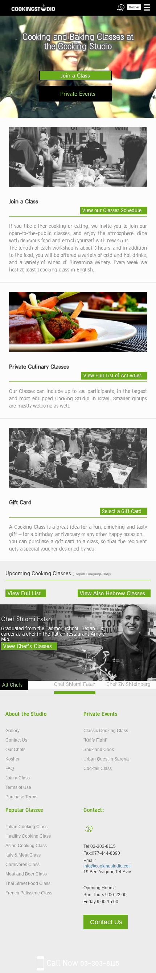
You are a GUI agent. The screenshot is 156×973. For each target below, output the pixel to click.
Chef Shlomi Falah (74, 684)
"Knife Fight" (95, 740)
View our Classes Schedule (111, 210)
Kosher (134, 7)
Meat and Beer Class (26, 874)
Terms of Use (18, 787)
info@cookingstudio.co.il (107, 866)
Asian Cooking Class (26, 845)
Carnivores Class (22, 864)
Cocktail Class (97, 768)
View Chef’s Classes (27, 646)
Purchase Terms (21, 796)
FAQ (9, 768)
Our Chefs (15, 749)
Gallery (12, 730)
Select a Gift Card (121, 511)
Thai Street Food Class (27, 883)
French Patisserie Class (28, 892)
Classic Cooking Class (105, 730)
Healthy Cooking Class (28, 836)
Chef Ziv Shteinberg (128, 684)
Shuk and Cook (98, 749)
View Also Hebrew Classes (112, 593)
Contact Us (16, 740)
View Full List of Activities (112, 375)
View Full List (24, 593)
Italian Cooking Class (26, 826)
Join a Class (75, 75)
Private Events (77, 93)
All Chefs (12, 685)
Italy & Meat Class (23, 855)
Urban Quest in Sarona (106, 759)
